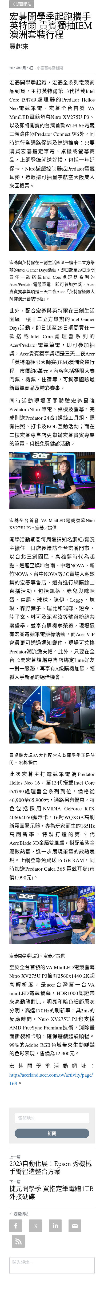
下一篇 (15, 1181)
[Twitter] (35, 1225)
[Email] (75, 1225)
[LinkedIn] (55, 1225)
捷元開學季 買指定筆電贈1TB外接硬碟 (51, 1193)
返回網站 (23, 4)
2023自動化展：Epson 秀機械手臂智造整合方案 (50, 1168)
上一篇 (15, 1156)
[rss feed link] (18, 1241)
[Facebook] (15, 1225)
